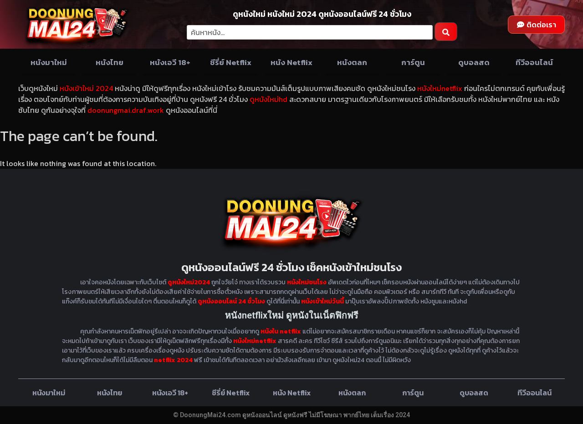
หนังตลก (352, 62)
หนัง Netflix (291, 62)
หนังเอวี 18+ (170, 62)
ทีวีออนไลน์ (534, 62)
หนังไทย (109, 62)
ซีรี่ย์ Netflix (230, 62)
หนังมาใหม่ (49, 62)
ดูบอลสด (474, 62)
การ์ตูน (413, 62)
